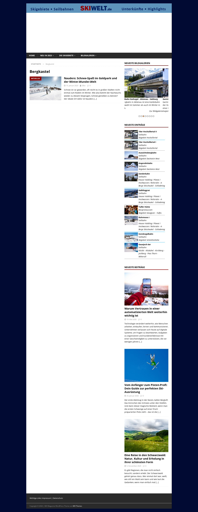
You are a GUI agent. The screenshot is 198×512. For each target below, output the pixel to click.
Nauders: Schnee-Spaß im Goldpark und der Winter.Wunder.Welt (90, 80)
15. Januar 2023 (72, 85)
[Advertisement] (99, 32)
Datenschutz (58, 498)
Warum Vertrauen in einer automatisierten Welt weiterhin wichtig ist (145, 312)
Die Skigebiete (66, 55)
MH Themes (77, 506)
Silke (83, 85)
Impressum (46, 498)
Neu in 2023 (46, 55)
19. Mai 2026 (131, 319)
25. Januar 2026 (133, 396)
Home (32, 55)
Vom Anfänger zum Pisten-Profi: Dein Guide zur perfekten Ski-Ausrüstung (145, 388)
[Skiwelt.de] (99, 11)
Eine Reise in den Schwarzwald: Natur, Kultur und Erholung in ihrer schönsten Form (145, 458)
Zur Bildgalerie (161, 114)
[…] (95, 99)
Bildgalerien (87, 55)
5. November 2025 (134, 466)
